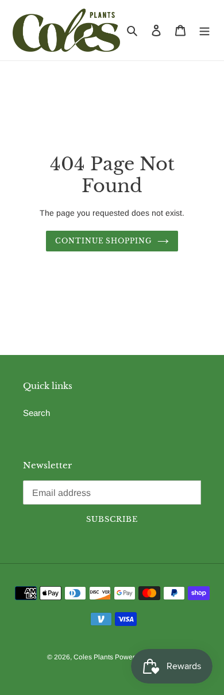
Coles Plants (94, 657)
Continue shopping (103, 240)
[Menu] (204, 30)
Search (36, 413)
